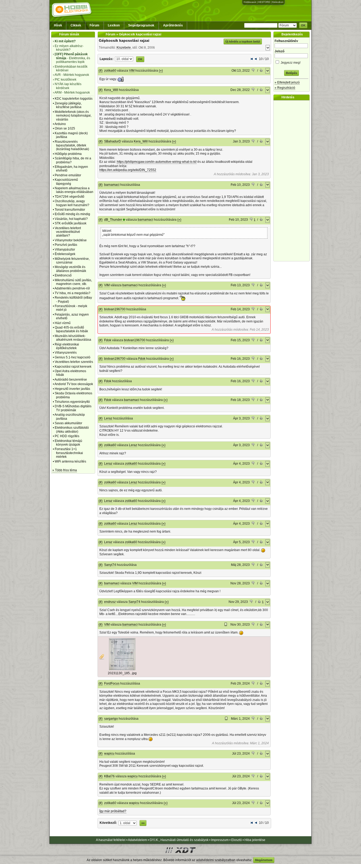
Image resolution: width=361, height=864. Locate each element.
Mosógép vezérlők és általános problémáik (70, 268)
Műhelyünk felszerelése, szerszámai (72, 260)
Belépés (291, 73)
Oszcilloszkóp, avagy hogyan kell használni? (72, 203)
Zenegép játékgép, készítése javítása (68, 105)
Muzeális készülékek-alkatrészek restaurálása (73, 337)
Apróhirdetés (173, 25)
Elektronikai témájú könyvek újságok (68, 442)
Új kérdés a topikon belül (242, 41)
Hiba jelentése (254, 840)
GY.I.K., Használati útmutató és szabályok (179, 840)
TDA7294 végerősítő (69, 196)
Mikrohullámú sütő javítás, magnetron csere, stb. (73, 282)
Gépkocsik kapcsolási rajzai (124, 40)
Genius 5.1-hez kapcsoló (72, 357)
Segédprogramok (141, 25)
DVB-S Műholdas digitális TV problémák (73, 408)
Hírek (58, 25)
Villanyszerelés (66, 352)
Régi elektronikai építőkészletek (67, 346)
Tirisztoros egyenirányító (72, 402)
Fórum (94, 25)
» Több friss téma (64, 470)
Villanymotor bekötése (71, 240)
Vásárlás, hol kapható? (71, 219)
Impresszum (220, 840)
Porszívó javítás (66, 245)
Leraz (108, 418)
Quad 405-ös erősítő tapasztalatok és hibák (71, 329)
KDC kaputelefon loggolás (73, 98)
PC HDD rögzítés (67, 436)
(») (161, 70)
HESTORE (264, 2)
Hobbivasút (250, 2)
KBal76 (109, 776)
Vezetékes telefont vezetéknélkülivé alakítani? (68, 232)
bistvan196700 (115, 309)
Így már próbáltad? (112, 811)
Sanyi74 (110, 565)
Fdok (107, 340)
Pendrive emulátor (68, 175)
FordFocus (111, 683)
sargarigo (111, 718)
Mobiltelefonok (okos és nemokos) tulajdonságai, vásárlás (73, 115)
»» (143, 823)
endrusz (110, 602)
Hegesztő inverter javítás (72, 389)
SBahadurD (112, 141)
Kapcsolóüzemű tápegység (66, 181)
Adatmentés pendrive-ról (72, 288)
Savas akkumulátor (68, 423)
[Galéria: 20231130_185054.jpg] (122, 669)
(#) (101, 70)
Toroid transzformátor (70, 209)
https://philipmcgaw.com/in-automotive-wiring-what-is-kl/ (157, 162)
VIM (132, 70)
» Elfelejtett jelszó (287, 82)
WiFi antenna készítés (70, 461)
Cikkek (76, 25)
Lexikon (114, 25)
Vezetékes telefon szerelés (74, 362)
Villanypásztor (65, 249)
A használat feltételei (111, 840)
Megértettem (263, 860)
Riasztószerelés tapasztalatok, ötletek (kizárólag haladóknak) (72, 145)
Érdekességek (65, 254)
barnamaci (111, 185)
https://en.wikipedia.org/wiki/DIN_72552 (127, 170)
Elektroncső (63, 275)
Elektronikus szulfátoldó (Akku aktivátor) (72, 429)
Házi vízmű (63, 323)
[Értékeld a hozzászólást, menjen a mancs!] (253, 71)
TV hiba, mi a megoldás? (72, 293)
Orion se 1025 (65, 128)
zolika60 (110, 70)
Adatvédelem (137, 840)
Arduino (60, 124)
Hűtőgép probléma (68, 154)
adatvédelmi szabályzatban (215, 860)
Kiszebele (124, 47)
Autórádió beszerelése (70, 379)
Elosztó (236, 840)
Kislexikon (277, 2)
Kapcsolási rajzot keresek (73, 366)
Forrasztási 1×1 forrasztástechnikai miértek (69, 453)
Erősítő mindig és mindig (72, 214)
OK (303, 25)
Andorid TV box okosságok (73, 384)
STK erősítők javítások (70, 223)
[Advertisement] (293, 180)
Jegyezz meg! (290, 62)
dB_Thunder (113, 219)
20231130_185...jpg (122, 673)
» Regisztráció (285, 88)
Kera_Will (111, 90)
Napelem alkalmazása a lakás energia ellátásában (74, 190)
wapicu (109, 753)
